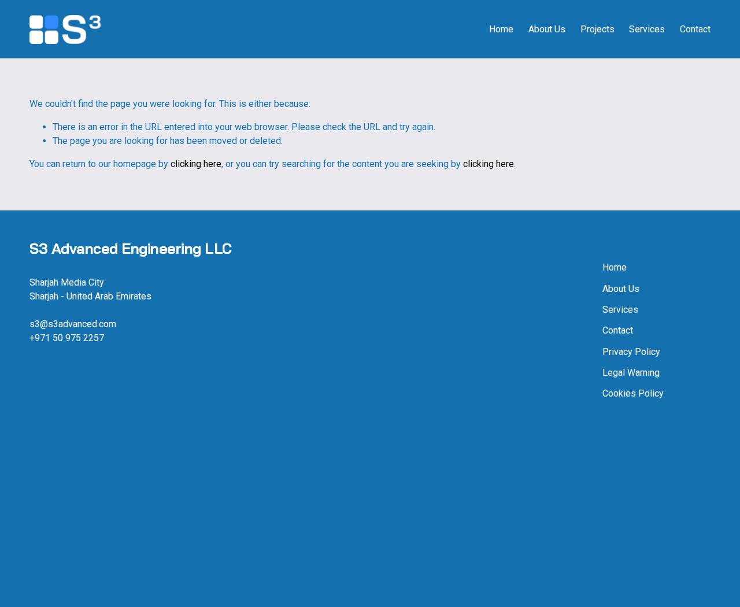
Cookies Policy (633, 393)
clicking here (196, 163)
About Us (546, 29)
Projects (597, 29)
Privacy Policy (631, 351)
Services (647, 29)
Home (501, 29)
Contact (695, 29)
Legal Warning (631, 372)
